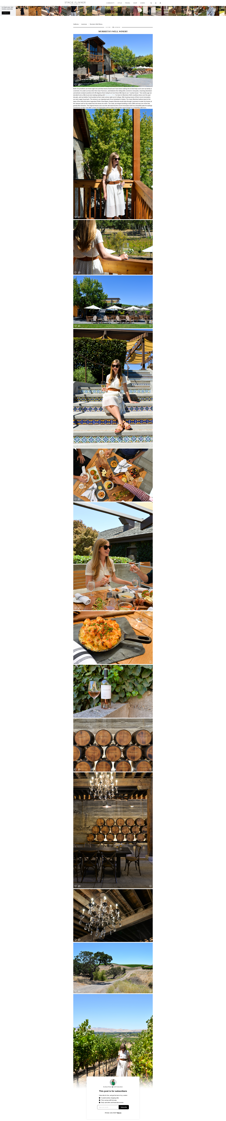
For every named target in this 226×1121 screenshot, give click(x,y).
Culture (108, 27)
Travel (127, 3)
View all (6, 12)
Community (110, 3)
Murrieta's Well (110, 95)
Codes (142, 3)
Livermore (84, 24)
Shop (135, 3)
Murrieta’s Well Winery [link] (96, 24)
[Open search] (151, 3)
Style (120, 3)
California (76, 24)
